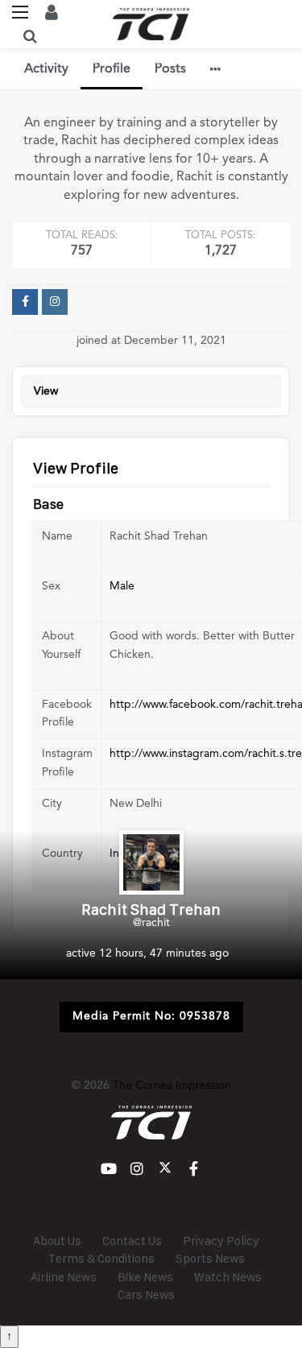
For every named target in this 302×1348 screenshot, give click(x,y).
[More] (215, 69)
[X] (165, 1169)
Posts (170, 69)
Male (122, 586)
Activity (46, 69)
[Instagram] (55, 302)
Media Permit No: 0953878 (151, 1016)
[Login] (51, 12)
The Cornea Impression (172, 1085)
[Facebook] (25, 302)
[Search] (30, 36)
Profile (111, 69)
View (46, 391)
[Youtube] (109, 1169)
